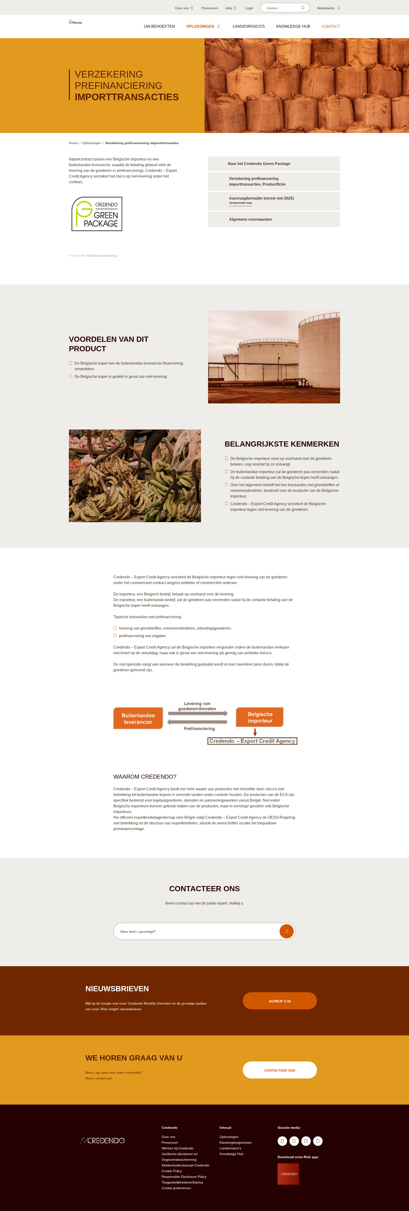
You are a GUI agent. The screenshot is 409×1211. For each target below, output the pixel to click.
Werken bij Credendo (177, 1148)
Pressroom (210, 8)
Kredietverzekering (102, 255)
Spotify (306, 1141)
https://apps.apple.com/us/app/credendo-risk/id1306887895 (316, 1168)
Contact (331, 26)
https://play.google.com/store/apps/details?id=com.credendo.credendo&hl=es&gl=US (318, 1180)
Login (249, 8)
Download (274, 181)
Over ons (182, 8)
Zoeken (302, 7)
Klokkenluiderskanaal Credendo (185, 1165)
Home (73, 143)
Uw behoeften (159, 26)
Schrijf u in (280, 1001)
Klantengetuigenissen (236, 1142)
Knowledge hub (293, 26)
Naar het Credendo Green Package (259, 164)
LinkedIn (282, 1141)
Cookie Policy (172, 1171)
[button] (218, 26)
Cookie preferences (176, 1188)
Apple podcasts (318, 1141)
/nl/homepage (112, 1141)
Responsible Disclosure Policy (184, 1177)
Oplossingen (200, 26)
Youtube (294, 1141)
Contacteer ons (279, 1070)
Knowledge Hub (231, 1154)
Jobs (228, 8)
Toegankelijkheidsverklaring (182, 1182)
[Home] (75, 26)
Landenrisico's (249, 26)
